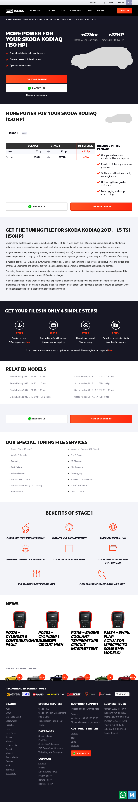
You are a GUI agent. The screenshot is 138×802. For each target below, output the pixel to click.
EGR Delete (16, 467)
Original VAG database (48, 744)
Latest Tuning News (47, 771)
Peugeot (10, 769)
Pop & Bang (76, 455)
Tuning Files (36, 10)
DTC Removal (76, 467)
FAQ (103, 2)
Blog (111, 2)
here (28, 342)
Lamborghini (11, 745)
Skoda (32, 19)
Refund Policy (45, 780)
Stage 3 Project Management (52, 713)
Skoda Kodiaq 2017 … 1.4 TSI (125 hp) (28, 383)
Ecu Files (42, 740)
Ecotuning (15, 461)
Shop (90, 10)
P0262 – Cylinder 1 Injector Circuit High (50, 638)
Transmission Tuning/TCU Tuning (26, 485)
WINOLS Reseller (19, 455)
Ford (8, 729)
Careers (42, 763)
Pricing (93, 2)
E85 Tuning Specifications (50, 748)
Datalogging (76, 473)
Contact (101, 10)
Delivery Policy (45, 784)
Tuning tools (76, 10)
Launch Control (77, 491)
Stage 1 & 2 (43, 709)
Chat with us (38, 88)
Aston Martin (12, 757)
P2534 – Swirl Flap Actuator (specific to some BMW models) (117, 642)
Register (125, 10)
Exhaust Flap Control (20, 479)
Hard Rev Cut (17, 491)
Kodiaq (40, 19)
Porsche (10, 725)
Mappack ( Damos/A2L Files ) (84, 449)
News (63, 10)
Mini (8, 765)
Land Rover (11, 733)
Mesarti (9, 753)
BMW (8, 713)
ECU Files (51, 10)
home (8, 19)
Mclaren (9, 741)
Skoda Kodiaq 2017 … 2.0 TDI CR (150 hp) (94, 376)
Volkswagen (11, 721)
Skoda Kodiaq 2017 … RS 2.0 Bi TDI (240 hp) (30, 397)
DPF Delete (76, 461)
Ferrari (9, 749)
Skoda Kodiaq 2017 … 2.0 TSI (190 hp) (28, 376)
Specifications (20, 19)
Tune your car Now (36, 79)
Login (121, 2)
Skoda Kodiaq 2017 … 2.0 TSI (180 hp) (28, 390)
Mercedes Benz (13, 717)
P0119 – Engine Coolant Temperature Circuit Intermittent (85, 640)
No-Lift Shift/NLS (78, 485)
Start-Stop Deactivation (81, 479)
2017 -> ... (49, 19)
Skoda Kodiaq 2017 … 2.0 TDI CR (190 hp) (94, 390)
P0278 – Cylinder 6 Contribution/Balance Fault (30, 638)
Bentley (9, 761)
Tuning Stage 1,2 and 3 (21, 449)
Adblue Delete (18, 473)
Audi (8, 709)
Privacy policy (45, 776)
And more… (11, 773)
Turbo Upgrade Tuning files (50, 752)
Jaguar (9, 737)
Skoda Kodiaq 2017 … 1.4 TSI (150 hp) (92, 383)
